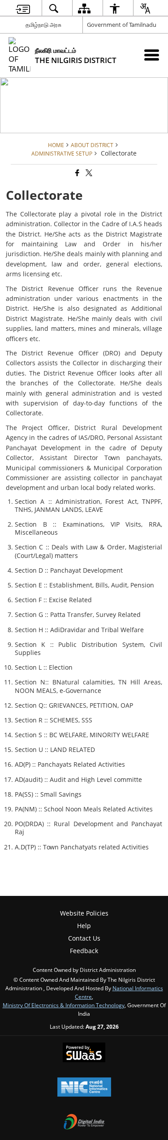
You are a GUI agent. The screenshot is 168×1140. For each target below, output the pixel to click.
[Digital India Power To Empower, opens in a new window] (84, 1122)
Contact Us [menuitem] (84, 938)
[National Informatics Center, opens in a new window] (84, 1088)
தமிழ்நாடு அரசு (43, 25)
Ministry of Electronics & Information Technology (64, 1005)
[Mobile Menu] (151, 55)
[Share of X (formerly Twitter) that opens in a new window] (88, 173)
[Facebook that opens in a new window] (77, 173)
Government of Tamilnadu (121, 25)
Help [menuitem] (84, 925)
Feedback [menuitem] (84, 950)
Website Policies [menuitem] (84, 913)
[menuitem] (22, 8)
